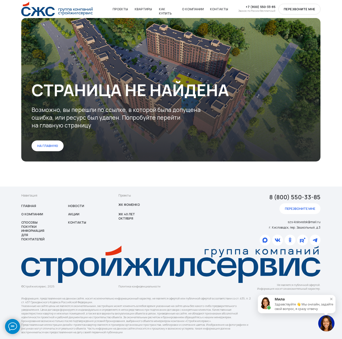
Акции (73, 214)
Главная (28, 206)
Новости (76, 206)
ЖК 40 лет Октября (126, 216)
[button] (299, 9)
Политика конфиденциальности (139, 286)
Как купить (165, 11)
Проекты (120, 9)
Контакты (219, 9)
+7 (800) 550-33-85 (260, 7)
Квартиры (143, 9)
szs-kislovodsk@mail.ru (304, 222)
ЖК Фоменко (129, 205)
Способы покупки (29, 224)
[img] (57, 9)
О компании (193, 9)
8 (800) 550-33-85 (294, 197)
